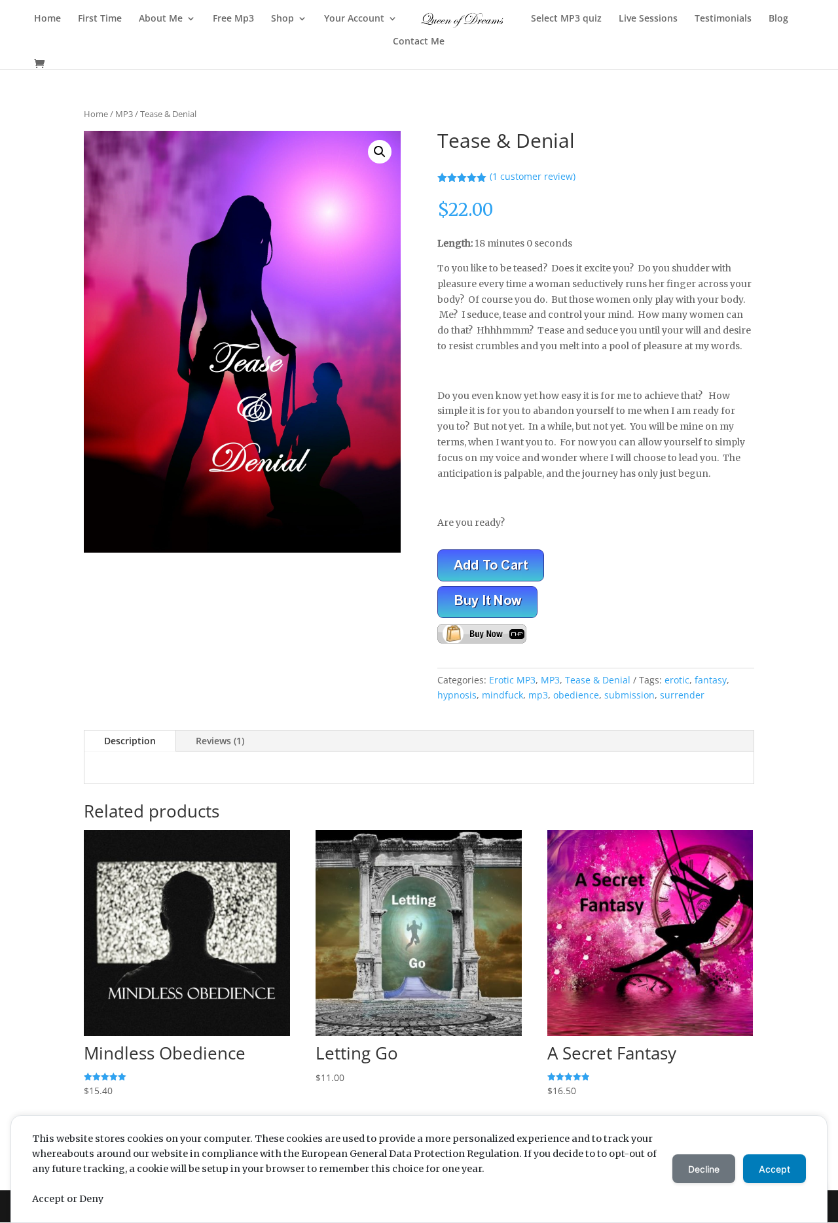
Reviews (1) (220, 740)
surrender (682, 695)
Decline (704, 1169)
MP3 (124, 114)
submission (629, 695)
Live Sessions (648, 19)
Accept (774, 1169)
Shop (282, 19)
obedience (576, 695)
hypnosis (457, 695)
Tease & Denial (597, 680)
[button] (380, 152)
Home (47, 19)
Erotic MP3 (512, 680)
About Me (161, 19)
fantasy (711, 680)
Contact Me (419, 42)
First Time (100, 19)
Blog (778, 19)
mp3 (538, 695)
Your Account (354, 19)
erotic (677, 680)
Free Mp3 (233, 19)
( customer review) (532, 176)
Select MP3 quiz (566, 19)
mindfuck (502, 695)
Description (130, 740)
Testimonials (723, 19)
